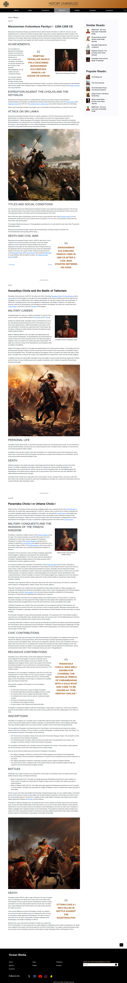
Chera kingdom (29, 592)
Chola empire (70, 102)
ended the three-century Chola (39, 104)
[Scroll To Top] (121, 945)
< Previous (11, 264)
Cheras (48, 317)
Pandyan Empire (74, 85)
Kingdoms (45, 10)
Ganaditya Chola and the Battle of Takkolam (37, 290)
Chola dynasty (71, 509)
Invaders (93, 10)
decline (34, 306)
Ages (30, 10)
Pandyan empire (65, 216)
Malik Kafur (47, 253)
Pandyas (38, 317)
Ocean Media (17, 954)
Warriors (62, 10)
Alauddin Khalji (17, 253)
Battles (77, 10)
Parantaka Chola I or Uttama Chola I (31, 503)
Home (10, 17)
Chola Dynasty (68, 296)
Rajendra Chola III (14, 104)
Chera (10, 298)
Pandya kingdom (42, 535)
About (16, 10)
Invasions (109, 10)
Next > (50, 264)
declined (11, 257)
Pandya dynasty (43, 255)
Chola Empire (12, 306)
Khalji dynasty (30, 253)
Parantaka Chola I (56, 296)
